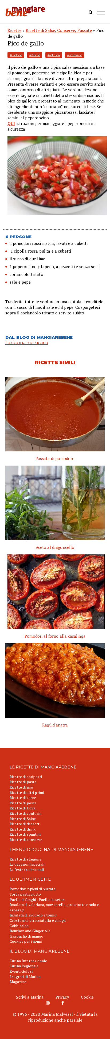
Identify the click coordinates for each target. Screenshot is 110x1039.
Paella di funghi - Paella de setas (37, 899)
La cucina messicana (26, 342)
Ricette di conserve (26, 839)
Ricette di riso (21, 787)
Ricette (14, 30)
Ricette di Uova (22, 807)
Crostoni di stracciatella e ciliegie (38, 920)
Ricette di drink (23, 829)
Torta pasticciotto (25, 894)
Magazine (18, 981)
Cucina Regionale (24, 965)
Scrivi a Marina (30, 997)
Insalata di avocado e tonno (33, 915)
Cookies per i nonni (26, 941)
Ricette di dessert (25, 823)
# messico (74, 55)
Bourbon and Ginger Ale (30, 930)
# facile (34, 55)
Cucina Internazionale (28, 960)
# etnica (54, 55)
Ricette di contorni (25, 813)
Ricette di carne (23, 797)
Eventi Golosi (21, 971)
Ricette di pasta (23, 781)
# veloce (16, 55)
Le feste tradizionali (27, 869)
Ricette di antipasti (26, 776)
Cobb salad (19, 925)
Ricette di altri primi (27, 792)
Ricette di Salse (23, 818)
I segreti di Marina (25, 976)
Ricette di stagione (25, 859)
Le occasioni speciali (27, 864)
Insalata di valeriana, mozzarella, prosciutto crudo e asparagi (54, 907)
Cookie (87, 997)
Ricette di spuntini (25, 834)
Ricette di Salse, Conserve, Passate (59, 30)
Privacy (62, 997)
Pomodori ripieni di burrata (33, 888)
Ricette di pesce (23, 802)
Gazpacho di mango (26, 936)
